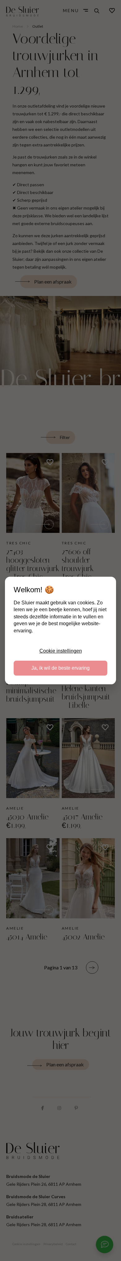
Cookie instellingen (60, 651)
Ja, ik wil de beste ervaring (60, 668)
